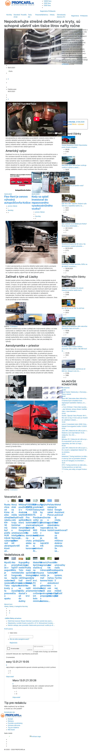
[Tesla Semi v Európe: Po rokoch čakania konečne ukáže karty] (68, 283)
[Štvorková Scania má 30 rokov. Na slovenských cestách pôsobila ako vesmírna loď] (68, 239)
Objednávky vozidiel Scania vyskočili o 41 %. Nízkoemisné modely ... (31, 623)
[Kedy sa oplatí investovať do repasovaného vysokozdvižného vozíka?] (51, 182)
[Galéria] (16, 308)
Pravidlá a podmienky (15, 723)
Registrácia (44, 11)
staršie (67, 388)
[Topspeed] (13, 736)
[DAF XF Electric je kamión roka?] (68, 180)
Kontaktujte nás (9, 712)
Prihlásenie (51, 11)
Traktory (45, 15)
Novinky (9, 15)
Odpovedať (10, 676)
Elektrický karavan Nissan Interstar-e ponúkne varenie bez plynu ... (30, 621)
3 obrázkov (14, 326)
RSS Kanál (11, 730)
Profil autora (8, 629)
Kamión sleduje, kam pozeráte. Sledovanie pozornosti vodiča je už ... (31, 625)
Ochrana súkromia (14, 725)
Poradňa (24, 15)
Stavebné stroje (17, 16)
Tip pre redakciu (13, 727)
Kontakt (10, 719)
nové (63, 388)
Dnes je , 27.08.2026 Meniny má (73, 124)
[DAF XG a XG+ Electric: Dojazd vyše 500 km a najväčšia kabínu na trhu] (68, 198)
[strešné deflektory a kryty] (38, 242)
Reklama (11, 721)
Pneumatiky (38, 15)
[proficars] (20, 3)
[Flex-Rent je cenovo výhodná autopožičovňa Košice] (23, 182)
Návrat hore (8, 604)
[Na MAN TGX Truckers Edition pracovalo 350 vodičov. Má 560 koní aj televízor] (68, 341)
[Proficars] (35, 736)
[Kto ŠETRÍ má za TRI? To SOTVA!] (68, 303)
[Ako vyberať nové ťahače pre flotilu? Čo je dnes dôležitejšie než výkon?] (68, 218)
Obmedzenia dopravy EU (61, 16)
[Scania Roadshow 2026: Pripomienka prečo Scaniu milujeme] (68, 140)
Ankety (52, 15)
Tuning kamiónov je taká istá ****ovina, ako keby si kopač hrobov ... (74, 469)
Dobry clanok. (66, 394)
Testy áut (30, 16)
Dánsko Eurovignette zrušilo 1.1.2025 (74, 426)
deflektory (65, 64)
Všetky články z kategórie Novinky (16, 606)
